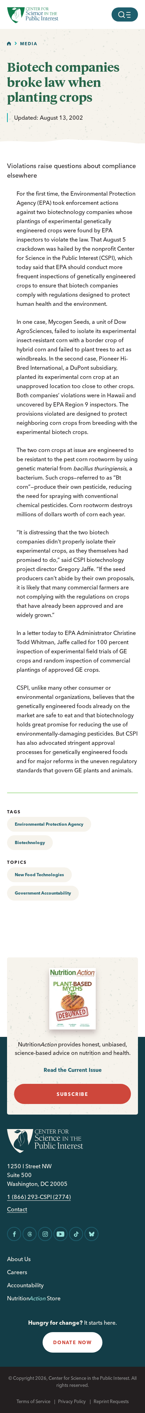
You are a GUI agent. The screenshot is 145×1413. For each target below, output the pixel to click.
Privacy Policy (72, 1401)
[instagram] (45, 1234)
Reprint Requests (111, 1401)
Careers (17, 1272)
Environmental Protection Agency (49, 824)
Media (29, 43)
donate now (72, 1342)
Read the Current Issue (73, 1070)
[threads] (30, 1234)
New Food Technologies (39, 874)
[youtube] (60, 1234)
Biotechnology (30, 842)
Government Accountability (43, 893)
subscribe (72, 1094)
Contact (17, 1209)
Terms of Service (33, 1401)
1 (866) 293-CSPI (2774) (39, 1197)
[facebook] (14, 1234)
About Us (19, 1259)
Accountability (25, 1285)
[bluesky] (91, 1234)
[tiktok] (76, 1234)
